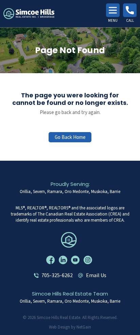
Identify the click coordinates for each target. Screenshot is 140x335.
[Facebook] (51, 260)
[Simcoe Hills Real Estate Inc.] (70, 239)
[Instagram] (89, 260)
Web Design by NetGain (70, 327)
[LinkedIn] (64, 260)
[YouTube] (76, 260)
